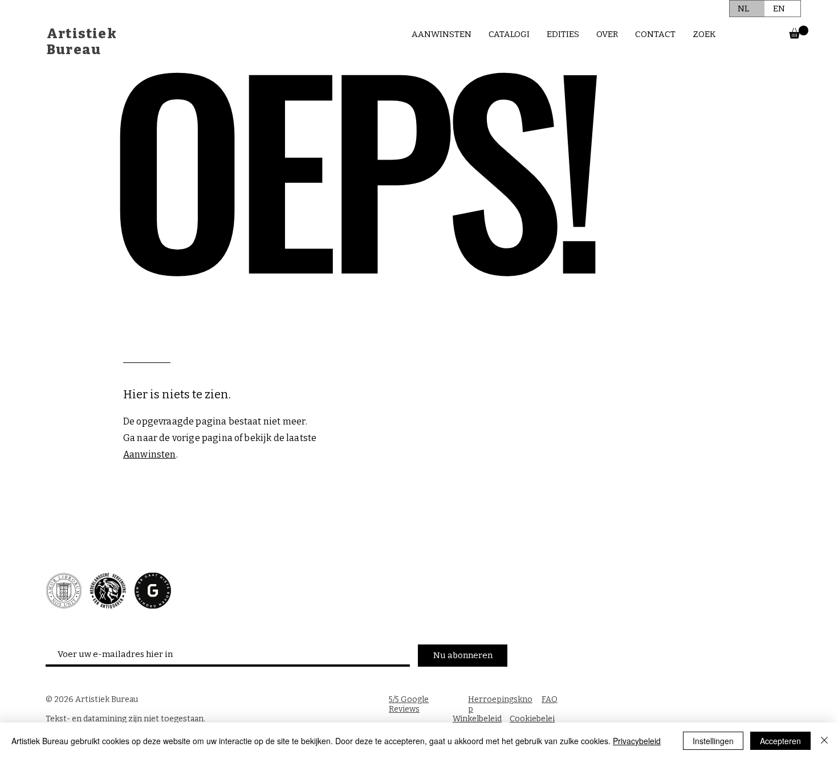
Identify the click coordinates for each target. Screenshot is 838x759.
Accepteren (780, 740)
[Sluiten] (824, 741)
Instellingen (713, 740)
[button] (798, 32)
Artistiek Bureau (82, 42)
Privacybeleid (637, 740)
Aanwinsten (149, 454)
